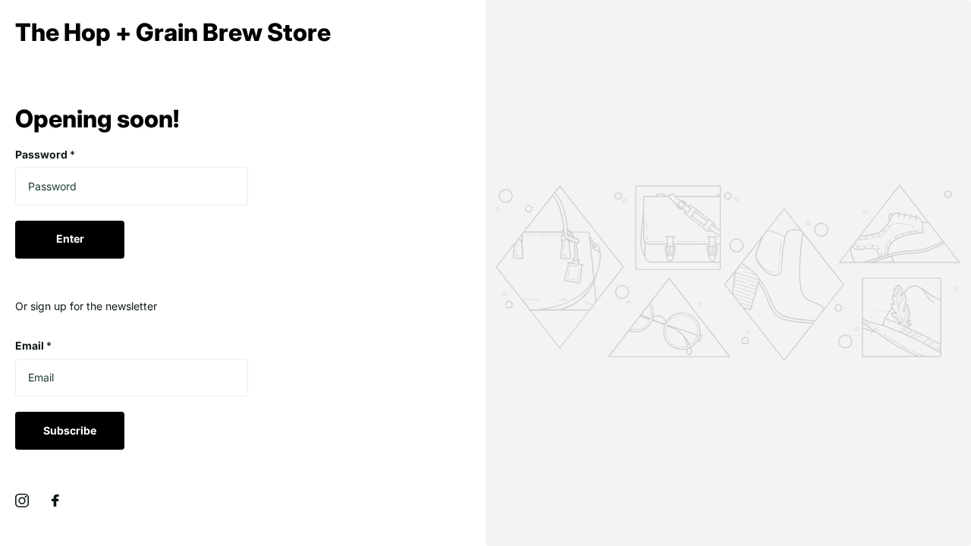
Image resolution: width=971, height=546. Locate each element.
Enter (70, 238)
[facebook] (55, 500)
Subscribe (69, 430)
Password (45, 154)
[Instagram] (22, 500)
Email (33, 345)
